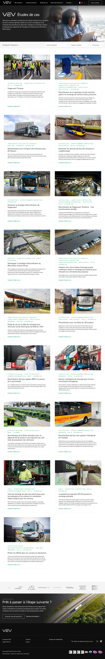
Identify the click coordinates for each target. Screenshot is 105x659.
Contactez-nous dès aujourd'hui (13, 616)
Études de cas (44, 2)
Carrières (28, 639)
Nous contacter (95, 3)
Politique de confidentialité (55, 639)
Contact (28, 642)
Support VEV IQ (6, 642)
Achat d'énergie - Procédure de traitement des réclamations (15, 653)
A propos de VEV (6, 639)
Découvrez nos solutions (32, 616)
